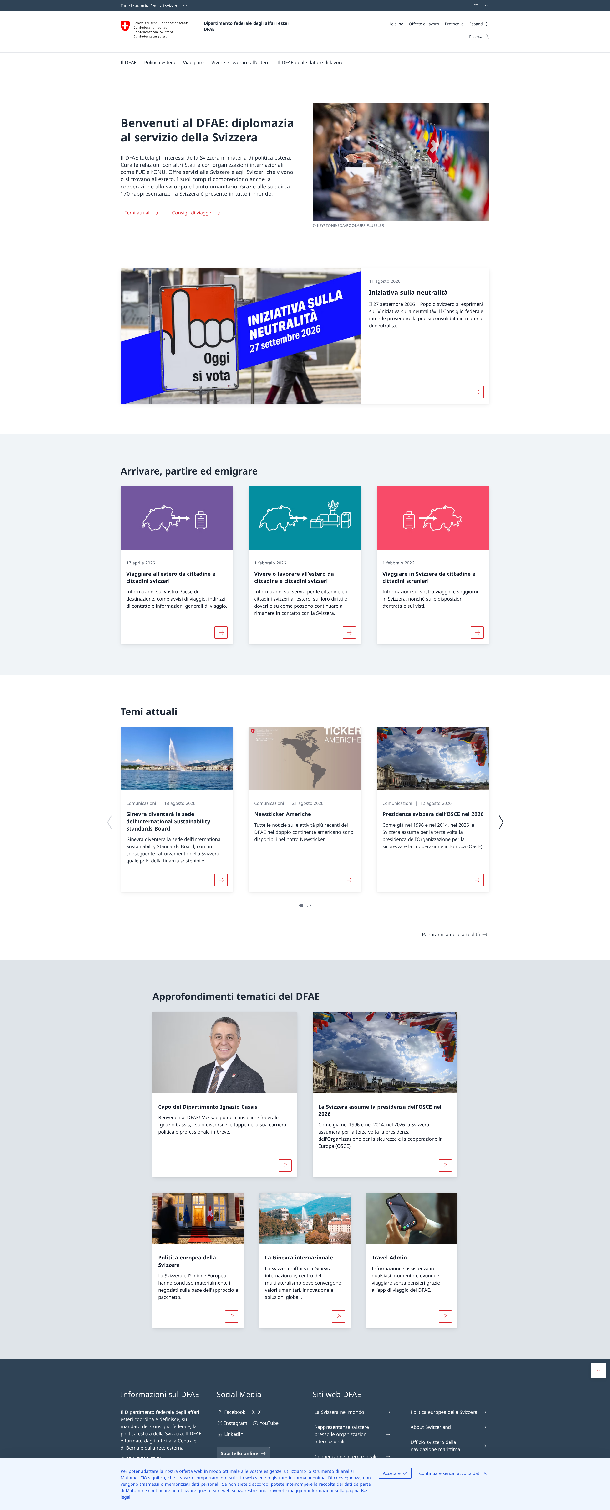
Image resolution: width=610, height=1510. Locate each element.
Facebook (234, 1412)
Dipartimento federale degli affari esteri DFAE (248, 26)
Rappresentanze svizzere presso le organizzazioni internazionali (342, 1434)
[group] (177, 809)
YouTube (269, 1423)
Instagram (235, 1423)
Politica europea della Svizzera (444, 1412)
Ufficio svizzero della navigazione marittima (435, 1446)
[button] (479, 24)
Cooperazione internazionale (346, 1456)
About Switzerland (431, 1427)
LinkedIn (233, 1434)
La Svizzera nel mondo (339, 1412)
